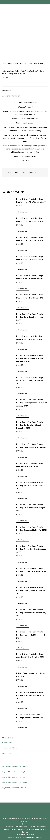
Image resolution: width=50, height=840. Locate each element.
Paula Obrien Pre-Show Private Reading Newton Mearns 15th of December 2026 (30, 358)
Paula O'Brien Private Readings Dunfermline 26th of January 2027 (30, 219)
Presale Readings (19, 74)
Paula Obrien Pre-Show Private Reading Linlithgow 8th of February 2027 (31, 590)
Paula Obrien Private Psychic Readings (23, 71)
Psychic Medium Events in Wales (14, 777)
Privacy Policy (7, 753)
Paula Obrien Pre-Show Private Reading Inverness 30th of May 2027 (31, 445)
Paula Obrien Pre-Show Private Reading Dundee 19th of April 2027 (31, 569)
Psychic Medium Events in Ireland (14, 782)
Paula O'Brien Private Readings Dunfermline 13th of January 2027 (30, 258)
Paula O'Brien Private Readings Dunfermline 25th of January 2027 (30, 238)
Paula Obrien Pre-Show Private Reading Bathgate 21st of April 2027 (31, 528)
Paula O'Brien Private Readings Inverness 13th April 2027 (29, 464)
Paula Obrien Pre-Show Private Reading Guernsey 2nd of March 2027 (30, 695)
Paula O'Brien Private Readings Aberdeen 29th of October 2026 (30, 655)
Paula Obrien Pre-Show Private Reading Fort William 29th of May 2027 (30, 485)
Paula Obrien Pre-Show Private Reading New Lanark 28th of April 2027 (30, 507)
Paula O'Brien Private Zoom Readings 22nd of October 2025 (30, 716)
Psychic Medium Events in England (14, 772)
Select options (22, 212)
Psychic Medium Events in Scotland (15, 766)
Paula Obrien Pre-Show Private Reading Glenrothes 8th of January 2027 (31, 549)
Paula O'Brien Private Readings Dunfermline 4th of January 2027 (30, 296)
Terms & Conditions (9, 748)
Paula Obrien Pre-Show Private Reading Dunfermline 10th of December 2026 (29, 425)
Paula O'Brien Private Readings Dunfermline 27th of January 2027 (30, 200)
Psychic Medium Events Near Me (14, 788)
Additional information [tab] (11, 96)
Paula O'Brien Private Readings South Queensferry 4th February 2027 (30, 380)
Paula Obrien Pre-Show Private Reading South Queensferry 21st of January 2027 (31, 402)
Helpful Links (7, 743)
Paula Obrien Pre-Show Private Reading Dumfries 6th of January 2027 (30, 317)
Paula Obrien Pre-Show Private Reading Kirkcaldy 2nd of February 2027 (31, 612)
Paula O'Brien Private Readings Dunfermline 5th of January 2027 (30, 277)
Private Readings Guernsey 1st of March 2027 (30, 674)
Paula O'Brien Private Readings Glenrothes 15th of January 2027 (30, 337)
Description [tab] (7, 90)
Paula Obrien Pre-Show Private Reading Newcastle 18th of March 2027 (30, 635)
